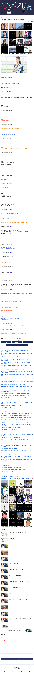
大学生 (7, 338)
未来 (15, 338)
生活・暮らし (18, 338)
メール (2, 654)
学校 (10, 338)
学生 (12, 338)
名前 (1, 650)
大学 (4, 338)
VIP (2, 338)
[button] (22, 345)
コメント (3, 640)
